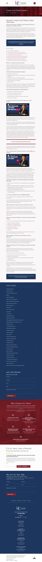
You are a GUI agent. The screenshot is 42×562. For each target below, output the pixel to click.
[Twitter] (21, 517)
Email (7, 386)
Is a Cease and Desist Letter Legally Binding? (14, 54)
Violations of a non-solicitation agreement (14, 225)
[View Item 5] (11, 466)
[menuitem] (21, 289)
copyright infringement (19, 34)
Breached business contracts (12, 227)
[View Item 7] (12, 466)
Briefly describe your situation (11, 389)
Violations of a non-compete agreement (13, 224)
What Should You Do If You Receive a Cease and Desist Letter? (17, 60)
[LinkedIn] (16, 517)
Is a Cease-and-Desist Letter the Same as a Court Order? (16, 52)
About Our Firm (14, 500)
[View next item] (15, 466)
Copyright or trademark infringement (13, 222)
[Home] (20, 3)
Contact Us (29, 500)
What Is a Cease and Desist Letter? (12, 50)
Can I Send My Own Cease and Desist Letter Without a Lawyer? (17, 53)
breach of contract (9, 36)
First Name (8, 376)
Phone (7, 383)
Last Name (23, 481)
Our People (19, 500)
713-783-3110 (21, 513)
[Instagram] (20, 517)
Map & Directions (21, 526)
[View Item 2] (9, 466)
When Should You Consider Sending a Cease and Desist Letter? (17, 56)
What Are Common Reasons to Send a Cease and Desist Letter (17, 57)
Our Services (24, 500)
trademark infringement (27, 34)
